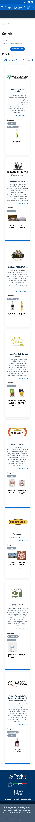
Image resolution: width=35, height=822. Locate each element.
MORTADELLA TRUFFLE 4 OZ (22, 492)
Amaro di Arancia (22, 655)
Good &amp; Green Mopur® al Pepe (12, 402)
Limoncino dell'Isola (22, 314)
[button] (25, 7)
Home (4, 24)
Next (29, 221)
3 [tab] (19, 231)
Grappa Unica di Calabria (12, 314)
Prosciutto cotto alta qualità (22, 564)
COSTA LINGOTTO (22, 226)
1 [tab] (14, 231)
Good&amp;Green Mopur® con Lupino (22, 402)
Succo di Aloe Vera (17, 142)
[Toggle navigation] (2, 7)
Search (5, 40)
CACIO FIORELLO (12, 226)
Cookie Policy (19, 819)
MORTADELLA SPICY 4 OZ (12, 491)
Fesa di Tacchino (12, 563)
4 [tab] (22, 231)
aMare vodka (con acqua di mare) (12, 656)
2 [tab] (17, 231)
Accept (29, 819)
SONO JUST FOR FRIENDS (17, 751)
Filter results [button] (17, 49)
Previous (6, 221)
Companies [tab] (12, 60)
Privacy (10, 819)
